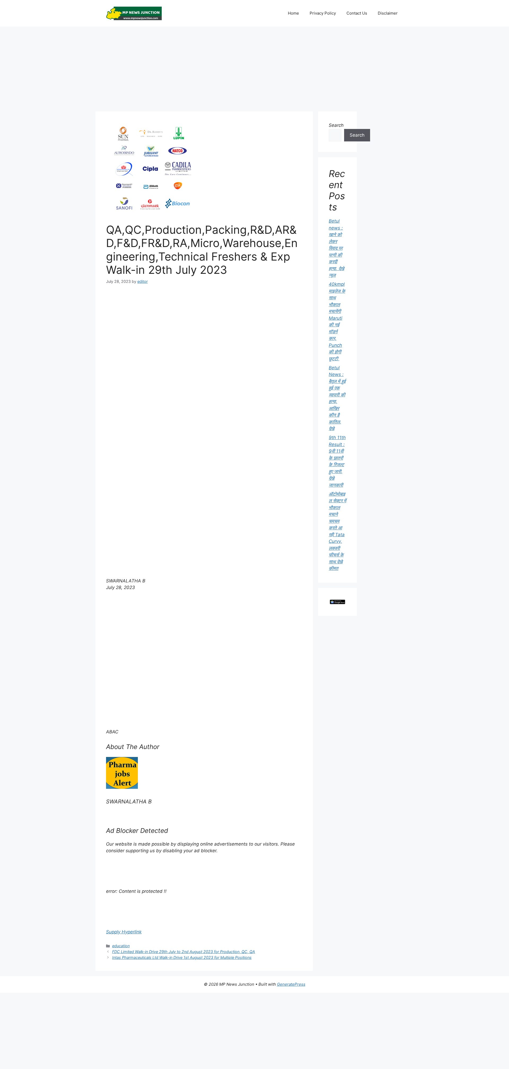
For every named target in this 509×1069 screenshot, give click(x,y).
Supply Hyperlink (124, 931)
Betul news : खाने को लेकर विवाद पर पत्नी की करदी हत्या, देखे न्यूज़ (336, 248)
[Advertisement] (254, 66)
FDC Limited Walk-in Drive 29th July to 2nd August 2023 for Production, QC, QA (183, 951)
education (121, 946)
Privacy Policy (323, 13)
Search (336, 125)
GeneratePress (291, 984)
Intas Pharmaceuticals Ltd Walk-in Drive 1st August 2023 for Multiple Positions (182, 957)
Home (293, 13)
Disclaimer (388, 13)
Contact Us (356, 13)
